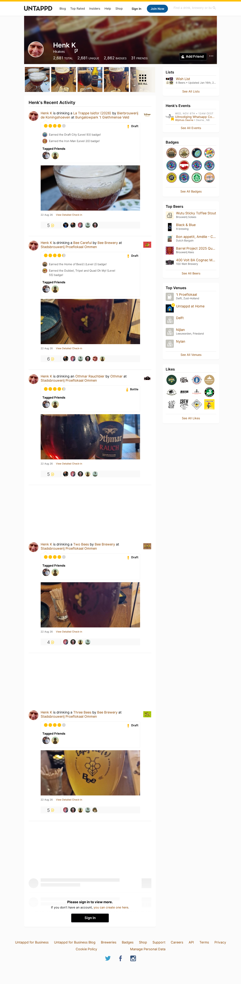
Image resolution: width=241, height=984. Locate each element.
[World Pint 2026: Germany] (171, 166)
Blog (62, 8)
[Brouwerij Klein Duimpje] (171, 405)
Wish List (183, 79)
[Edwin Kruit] (73, 225)
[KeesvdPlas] (102, 358)
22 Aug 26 (47, 215)
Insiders (94, 8)
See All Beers (191, 273)
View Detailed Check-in (69, 215)
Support (159, 942)
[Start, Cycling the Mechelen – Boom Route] (197, 178)
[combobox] (195, 8)
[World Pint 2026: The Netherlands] (209, 166)
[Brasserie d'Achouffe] (209, 405)
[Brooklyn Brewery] (209, 392)
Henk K (46, 113)
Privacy (220, 942)
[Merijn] (65, 225)
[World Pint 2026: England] (197, 166)
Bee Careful (82, 243)
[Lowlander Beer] (171, 380)
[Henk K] (95, 358)
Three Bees (82, 712)
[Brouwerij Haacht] (209, 380)
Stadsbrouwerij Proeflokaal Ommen (69, 247)
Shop (119, 8)
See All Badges (191, 191)
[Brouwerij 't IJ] (197, 405)
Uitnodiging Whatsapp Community (199, 117)
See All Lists (191, 91)
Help (107, 8)
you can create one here (111, 907)
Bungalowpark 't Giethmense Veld (102, 117)
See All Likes (191, 418)
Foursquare (76, 51)
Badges (127, 942)
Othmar (116, 376)
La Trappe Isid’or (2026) (92, 113)
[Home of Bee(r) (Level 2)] (171, 153)
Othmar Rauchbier (89, 376)
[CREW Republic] (184, 405)
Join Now (157, 9)
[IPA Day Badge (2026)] (184, 153)
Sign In (136, 9)
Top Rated (77, 8)
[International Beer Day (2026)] (197, 153)
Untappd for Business (32, 942)
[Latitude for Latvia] (184, 166)
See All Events (191, 128)
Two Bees (81, 544)
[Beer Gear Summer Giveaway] (209, 178)
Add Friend (195, 56)
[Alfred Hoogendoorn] (95, 225)
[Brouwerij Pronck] (184, 380)
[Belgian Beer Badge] (171, 178)
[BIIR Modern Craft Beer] (184, 392)
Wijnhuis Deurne (184, 120)
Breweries (108, 942)
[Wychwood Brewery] (171, 392)
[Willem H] (80, 225)
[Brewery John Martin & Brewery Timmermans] (197, 380)
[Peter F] (87, 225)
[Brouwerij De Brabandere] (197, 392)
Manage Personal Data (147, 949)
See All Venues (191, 355)
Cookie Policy (86, 949)
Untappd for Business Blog (74, 942)
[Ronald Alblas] (95, 810)
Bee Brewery (108, 243)
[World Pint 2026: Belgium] (184, 178)
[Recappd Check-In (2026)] (209, 153)
